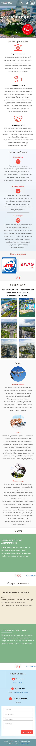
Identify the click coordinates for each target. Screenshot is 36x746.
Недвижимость (12, 290)
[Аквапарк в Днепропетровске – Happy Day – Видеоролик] (9, 307)
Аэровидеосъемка (13, 293)
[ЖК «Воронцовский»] (27, 328)
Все (3, 290)
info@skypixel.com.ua (20, 692)
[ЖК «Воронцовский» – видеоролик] (9, 328)
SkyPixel (6, 2)
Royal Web (25, 744)
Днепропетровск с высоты (17, 296)
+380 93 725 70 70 (18, 682)
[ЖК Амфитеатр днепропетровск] (27, 348)
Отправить (26, 732)
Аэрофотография (27, 290)
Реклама (26, 293)
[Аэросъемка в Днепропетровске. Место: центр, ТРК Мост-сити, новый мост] (9, 348)
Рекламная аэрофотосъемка (14, 630)
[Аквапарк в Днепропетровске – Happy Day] (27, 307)
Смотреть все (31, 575)
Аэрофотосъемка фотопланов (15, 592)
